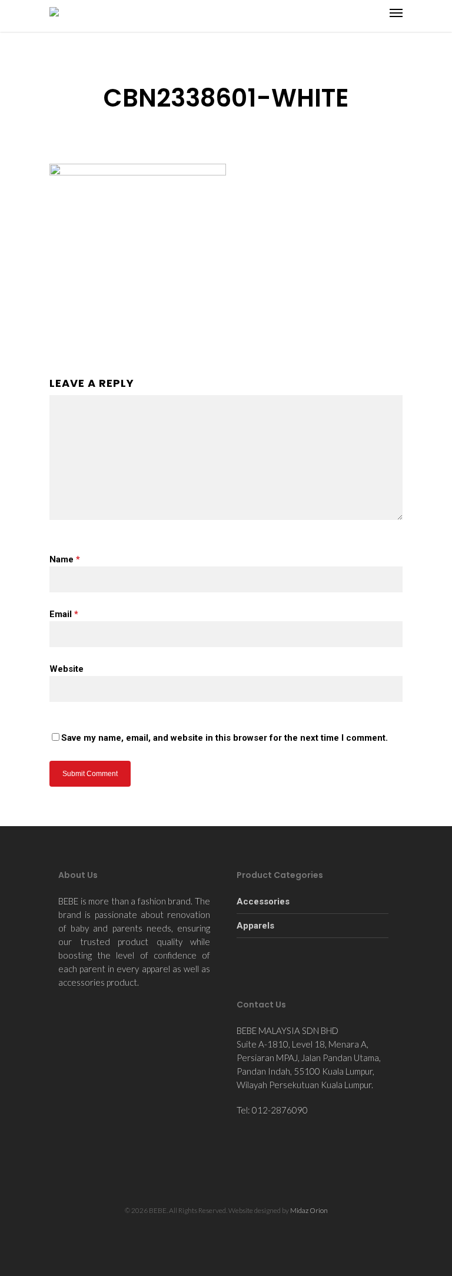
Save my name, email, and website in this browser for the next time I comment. (224, 738)
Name (64, 559)
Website (66, 669)
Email (63, 614)
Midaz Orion (309, 1210)
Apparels (255, 925)
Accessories (263, 901)
